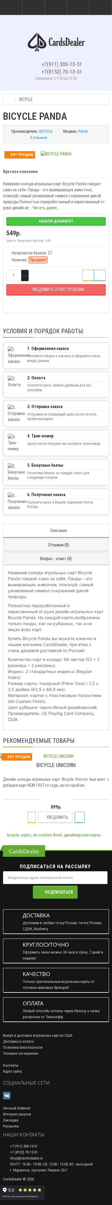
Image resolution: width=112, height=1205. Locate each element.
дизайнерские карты (82, 835)
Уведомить (56, 817)
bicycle (13, 835)
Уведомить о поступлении (57, 289)
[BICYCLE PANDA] (56, 154)
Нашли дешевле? (56, 221)
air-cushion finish (47, 835)
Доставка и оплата (18, 1041)
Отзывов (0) (58, 544)
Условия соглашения (20, 1053)
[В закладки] (88, 275)
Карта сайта (12, 1071)
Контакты (11, 1065)
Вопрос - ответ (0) (56, 558)
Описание (58, 530)
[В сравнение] (100, 275)
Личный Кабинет (16, 1108)
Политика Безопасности (23, 1047)
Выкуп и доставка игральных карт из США (38, 1035)
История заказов (17, 1114)
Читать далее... (46, 207)
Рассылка (11, 1126)
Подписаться (59, 892)
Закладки (11, 1120)
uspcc (26, 835)
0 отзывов (38, 137)
